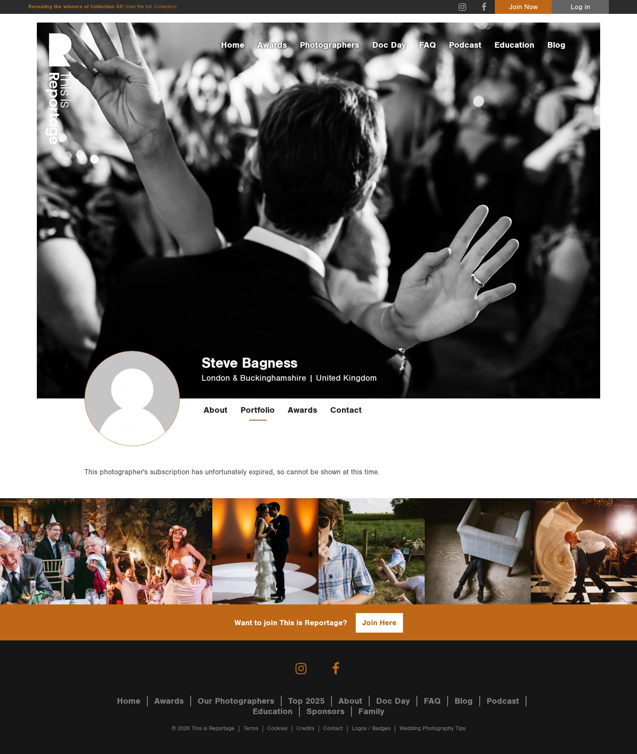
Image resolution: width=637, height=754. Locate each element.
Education (514, 45)
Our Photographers (236, 701)
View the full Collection (150, 6)
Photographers (329, 45)
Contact (346, 410)
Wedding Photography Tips (432, 728)
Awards (272, 45)
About (216, 410)
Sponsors (325, 711)
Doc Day (389, 45)
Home (232, 45)
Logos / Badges (371, 728)
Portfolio (257, 410)
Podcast (465, 45)
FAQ (427, 45)
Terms (251, 728)
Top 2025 (306, 701)
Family (371, 711)
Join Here (379, 622)
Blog (556, 45)
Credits (305, 728)
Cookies (277, 728)
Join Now (523, 7)
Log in (580, 7)
